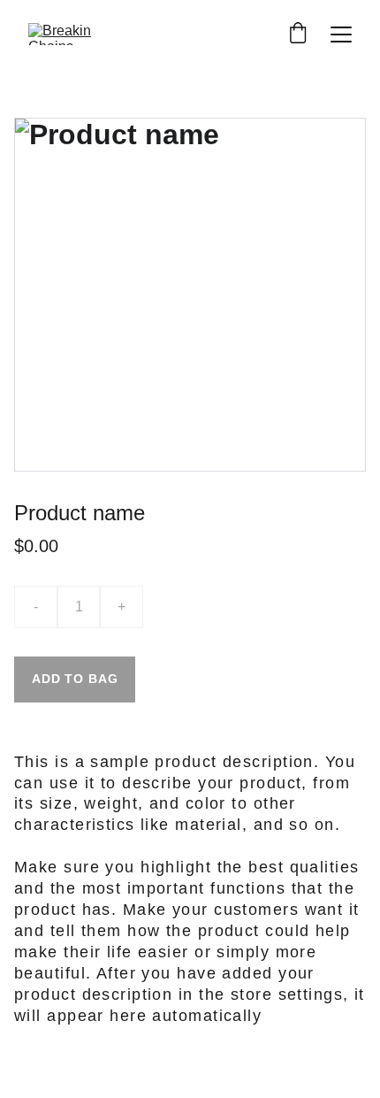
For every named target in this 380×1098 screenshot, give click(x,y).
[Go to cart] (297, 34)
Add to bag (75, 679)
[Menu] (341, 34)
